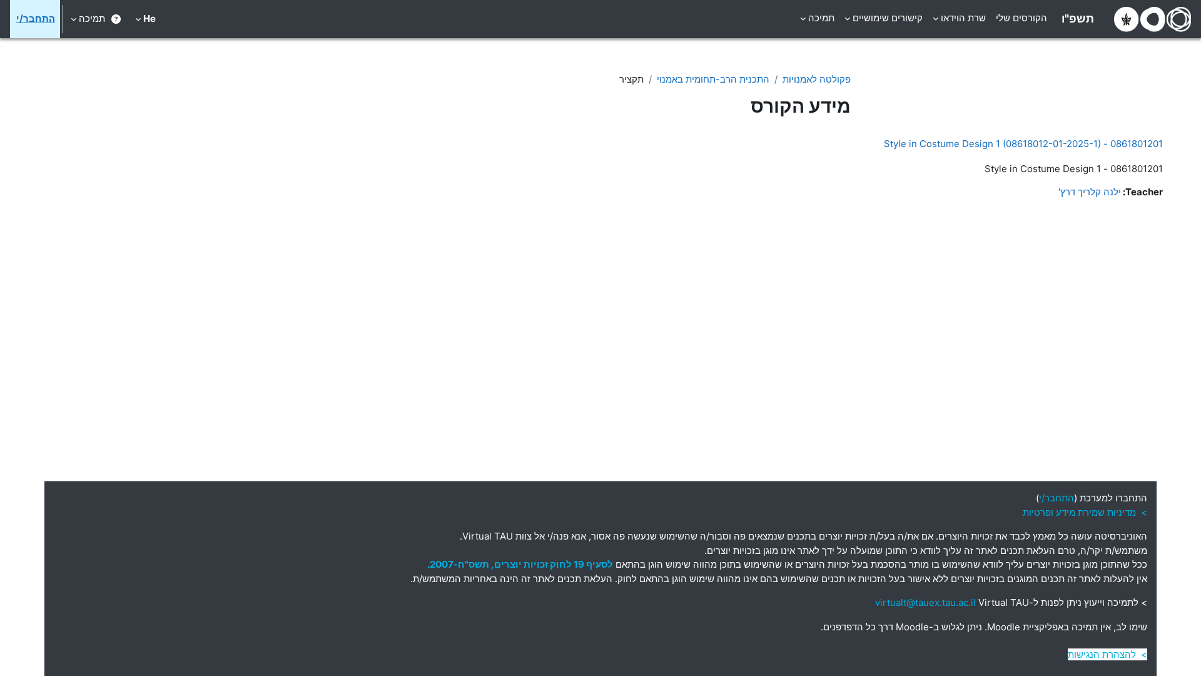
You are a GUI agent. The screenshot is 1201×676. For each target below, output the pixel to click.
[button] (145, 19)
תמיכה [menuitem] (821, 18)
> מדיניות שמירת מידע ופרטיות (1085, 512)
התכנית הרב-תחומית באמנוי (713, 79)
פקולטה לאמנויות (817, 79)
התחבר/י (35, 18)
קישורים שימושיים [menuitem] (888, 18)
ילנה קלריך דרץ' (1089, 192)
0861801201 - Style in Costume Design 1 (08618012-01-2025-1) (1023, 144)
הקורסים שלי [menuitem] (1021, 18)
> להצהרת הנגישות (1107, 654)
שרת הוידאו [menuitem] (963, 18)
